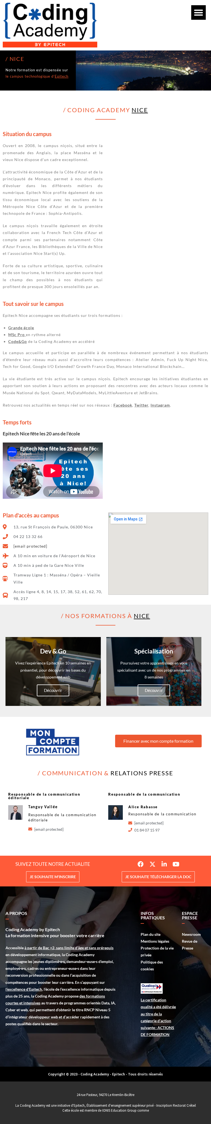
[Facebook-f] (141, 864)
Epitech (61, 76)
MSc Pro (16, 334)
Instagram (160, 405)
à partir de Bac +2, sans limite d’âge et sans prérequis (68, 947)
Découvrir (53, 690)
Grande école (21, 327)
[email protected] (30, 546)
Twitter (141, 405)
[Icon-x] (152, 864)
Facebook (122, 405)
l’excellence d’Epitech (23, 989)
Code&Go (17, 341)
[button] (198, 12)
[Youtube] (176, 864)
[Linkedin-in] (164, 864)
